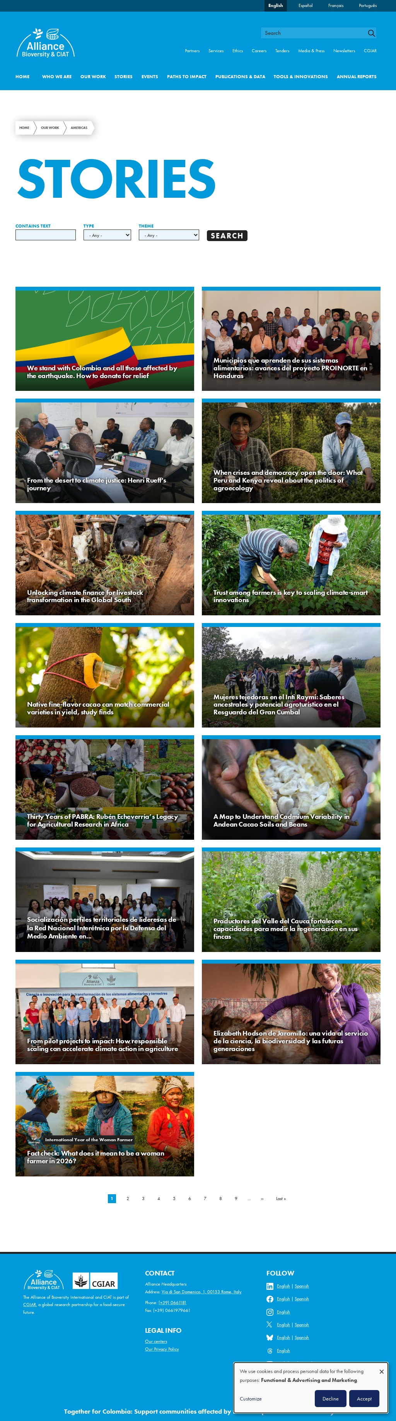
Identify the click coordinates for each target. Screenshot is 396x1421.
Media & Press (311, 51)
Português (368, 5)
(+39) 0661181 (173, 1302)
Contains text (33, 226)
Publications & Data (240, 77)
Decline (331, 1398)
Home (22, 77)
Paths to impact (187, 77)
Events (150, 77)
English (275, 5)
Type (89, 226)
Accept (364, 1398)
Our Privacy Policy (162, 1349)
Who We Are (57, 77)
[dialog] (311, 1387)
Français (335, 5)
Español (306, 5)
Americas (79, 127)
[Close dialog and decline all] (381, 1368)
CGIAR (370, 51)
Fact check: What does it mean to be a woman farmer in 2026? (95, 1157)
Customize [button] (251, 1398)
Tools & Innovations (301, 77)
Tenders (282, 51)
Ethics (237, 51)
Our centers (156, 1341)
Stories (123, 77)
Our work (93, 77)
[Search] (374, 33)
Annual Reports (357, 77)
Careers (259, 51)
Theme (146, 226)
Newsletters (344, 51)
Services (216, 51)
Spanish (302, 1286)
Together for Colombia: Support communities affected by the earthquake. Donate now (191, 1411)
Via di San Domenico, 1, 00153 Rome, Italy (202, 1292)
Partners (192, 51)
